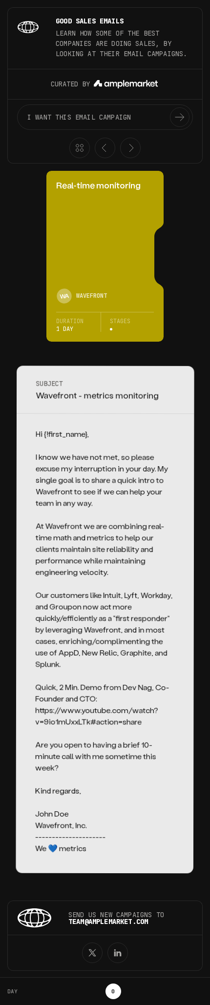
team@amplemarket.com (108, 921)
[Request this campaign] (179, 117)
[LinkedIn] (117, 953)
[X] (92, 953)
